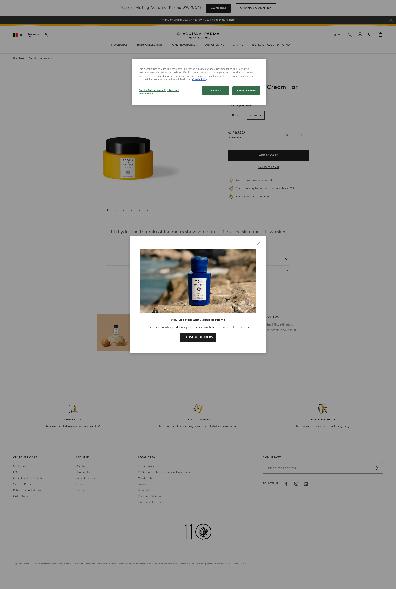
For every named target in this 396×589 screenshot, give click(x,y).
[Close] (258, 243)
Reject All (215, 90)
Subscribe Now (198, 337)
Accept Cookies (246, 90)
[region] (199, 82)
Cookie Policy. (199, 79)
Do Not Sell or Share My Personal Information (159, 92)
